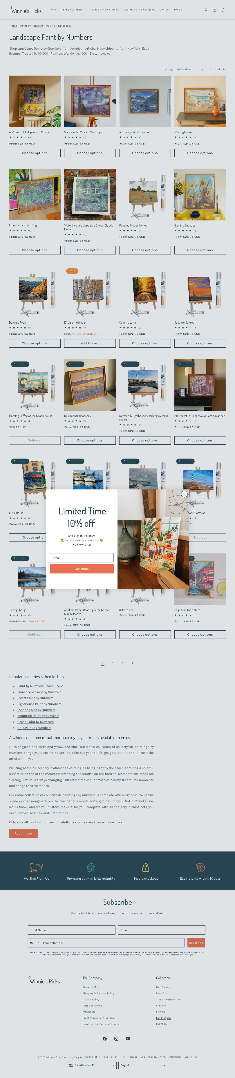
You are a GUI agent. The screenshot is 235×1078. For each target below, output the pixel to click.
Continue (82, 569)
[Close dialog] (184, 494)
